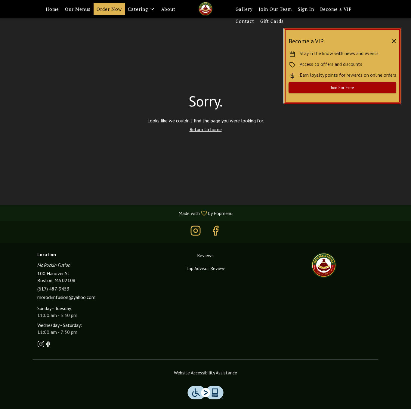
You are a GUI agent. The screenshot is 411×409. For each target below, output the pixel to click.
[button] (141, 9)
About (168, 9)
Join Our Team (275, 9)
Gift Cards (272, 21)
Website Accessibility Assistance (205, 373)
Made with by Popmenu (119, 213)
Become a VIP (336, 9)
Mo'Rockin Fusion (323, 265)
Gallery (244, 9)
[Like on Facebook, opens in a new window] (215, 232)
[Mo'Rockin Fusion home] (205, 9)
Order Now (109, 9)
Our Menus (78, 9)
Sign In (306, 9)
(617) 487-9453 (53, 289)
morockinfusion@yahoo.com (66, 297)
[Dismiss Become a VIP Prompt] (394, 41)
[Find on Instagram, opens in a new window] (195, 232)
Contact (245, 21)
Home (52, 9)
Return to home (206, 129)
